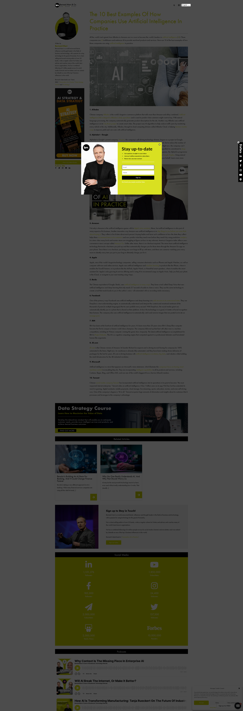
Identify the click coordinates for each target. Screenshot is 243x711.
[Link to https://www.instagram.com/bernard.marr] (240, 170)
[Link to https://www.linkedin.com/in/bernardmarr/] (240, 156)
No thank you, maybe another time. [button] (133, 182)
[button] (159, 144)
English (184, 5)
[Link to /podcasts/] (240, 179)
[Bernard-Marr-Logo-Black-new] (65, 4)
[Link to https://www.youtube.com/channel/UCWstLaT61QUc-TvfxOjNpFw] (240, 175)
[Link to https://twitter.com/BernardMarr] (240, 161)
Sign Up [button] (138, 177)
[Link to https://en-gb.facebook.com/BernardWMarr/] (240, 165)
